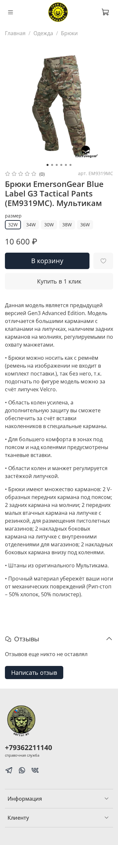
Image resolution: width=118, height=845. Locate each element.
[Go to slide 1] (48, 165)
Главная (15, 33)
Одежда (43, 33)
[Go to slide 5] (66, 165)
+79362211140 (28, 747)
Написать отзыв (34, 672)
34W (31, 224)
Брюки (69, 33)
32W (13, 224)
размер (13, 216)
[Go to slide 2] (52, 165)
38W (67, 224)
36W (85, 224)
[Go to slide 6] (70, 165)
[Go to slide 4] (61, 165)
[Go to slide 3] (57, 165)
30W (49, 224)
